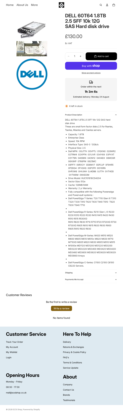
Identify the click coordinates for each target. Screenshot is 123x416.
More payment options (91, 73)
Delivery (67, 342)
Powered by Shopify (31, 409)
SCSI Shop (17, 409)
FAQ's (66, 357)
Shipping (68, 273)
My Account (12, 347)
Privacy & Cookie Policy (74, 352)
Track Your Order (14, 342)
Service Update (70, 367)
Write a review (61, 308)
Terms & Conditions (72, 362)
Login (8, 357)
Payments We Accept (74, 279)
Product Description (73, 115)
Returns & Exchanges (73, 347)
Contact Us (68, 389)
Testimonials (69, 400)
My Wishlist (11, 352)
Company (67, 384)
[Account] (107, 5)
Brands (66, 395)
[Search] (101, 5)
